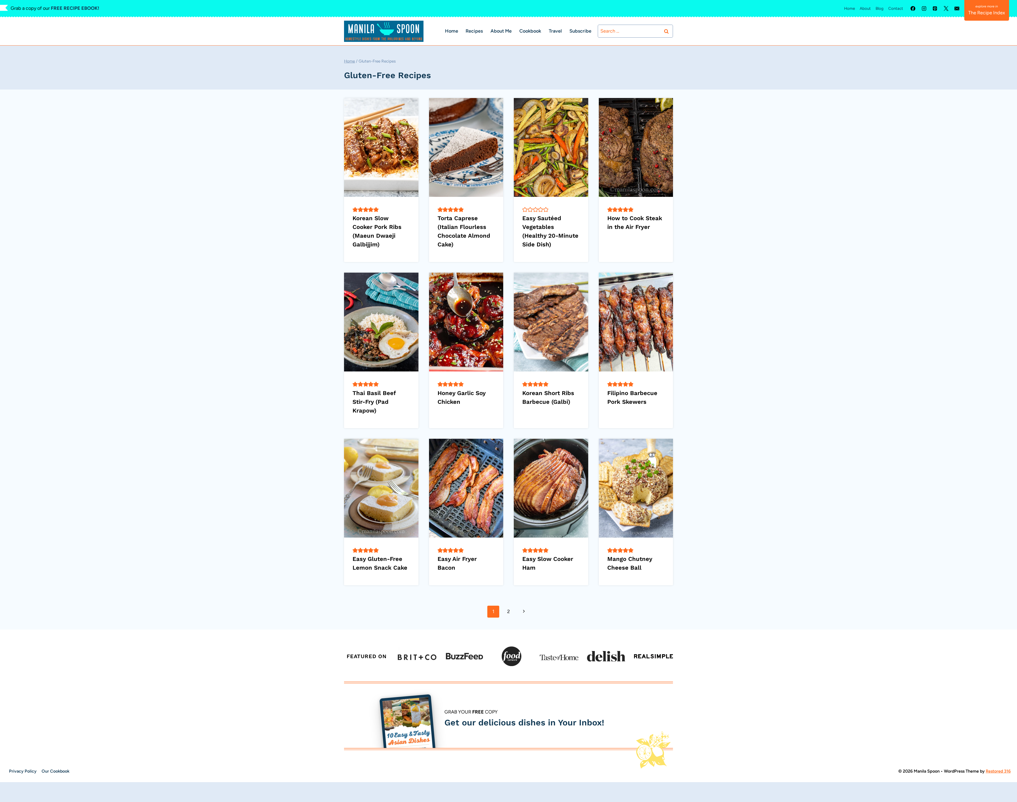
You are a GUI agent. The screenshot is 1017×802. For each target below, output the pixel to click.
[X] (946, 8)
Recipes (474, 31)
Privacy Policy (23, 771)
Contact (895, 8)
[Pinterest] (935, 8)
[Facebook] (913, 8)
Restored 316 (998, 771)
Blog (880, 8)
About (865, 8)
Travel (555, 31)
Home (849, 8)
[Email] (957, 8)
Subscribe (580, 31)
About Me (501, 31)
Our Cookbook (55, 771)
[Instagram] (924, 8)
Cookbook (530, 31)
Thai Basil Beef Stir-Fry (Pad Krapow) (374, 402)
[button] (355, 209)
